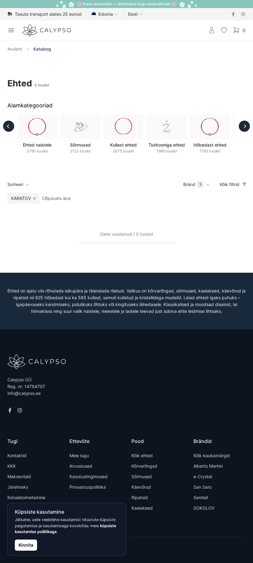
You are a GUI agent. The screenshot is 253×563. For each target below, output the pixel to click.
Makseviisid (19, 476)
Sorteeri (15, 184)
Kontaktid (17, 455)
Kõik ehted (142, 455)
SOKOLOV (203, 508)
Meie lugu (79, 455)
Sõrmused (141, 476)
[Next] (244, 126)
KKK (11, 466)
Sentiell (200, 497)
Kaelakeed (142, 508)
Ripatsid (139, 497)
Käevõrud (141, 487)
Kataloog (42, 49)
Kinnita (26, 545)
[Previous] (8, 126)
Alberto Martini (208, 466)
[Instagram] (243, 14)
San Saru (202, 487)
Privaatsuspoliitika (87, 487)
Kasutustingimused (88, 476)
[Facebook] (233, 14)
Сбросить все (56, 198)
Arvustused (80, 466)
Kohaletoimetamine (26, 497)
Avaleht (14, 49)
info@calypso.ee (24, 393)
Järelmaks (17, 487)
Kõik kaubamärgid (211, 455)
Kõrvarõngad (144, 466)
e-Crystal (202, 476)
